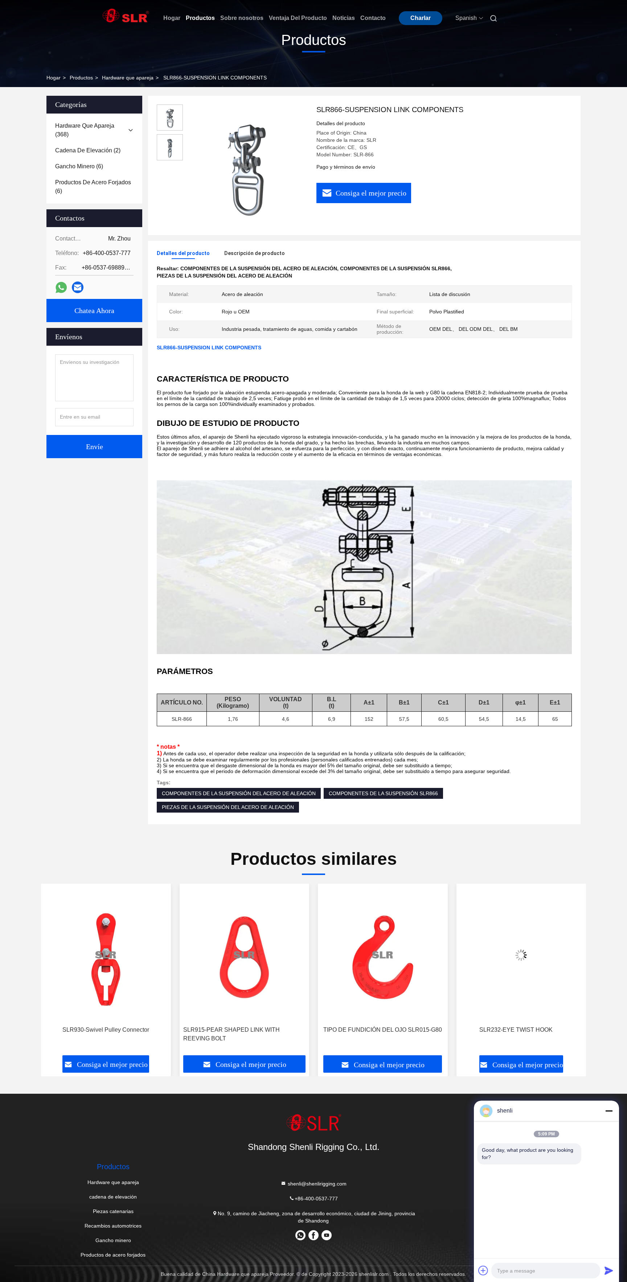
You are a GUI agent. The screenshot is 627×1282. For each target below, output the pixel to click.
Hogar (171, 18)
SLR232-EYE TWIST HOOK (516, 1030)
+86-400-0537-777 (316, 1198)
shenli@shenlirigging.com (316, 1184)
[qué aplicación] (61, 287)
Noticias (343, 18)
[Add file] (483, 1270)
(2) (87, 150)
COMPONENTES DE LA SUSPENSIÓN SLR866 (383, 793)
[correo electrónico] (77, 287)
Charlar (420, 18)
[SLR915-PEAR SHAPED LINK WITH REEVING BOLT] (244, 955)
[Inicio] (126, 15)
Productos (200, 18)
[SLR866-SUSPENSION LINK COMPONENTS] (247, 165)
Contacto (373, 18)
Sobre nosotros (241, 18)
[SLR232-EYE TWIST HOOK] (521, 955)
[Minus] (609, 1110)
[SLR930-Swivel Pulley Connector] (106, 955)
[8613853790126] (300, 1238)
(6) (79, 166)
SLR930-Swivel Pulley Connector (105, 1030)
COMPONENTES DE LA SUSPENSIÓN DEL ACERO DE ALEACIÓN (239, 793)
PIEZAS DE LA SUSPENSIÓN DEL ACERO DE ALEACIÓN (228, 807)
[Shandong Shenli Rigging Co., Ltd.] (313, 1122)
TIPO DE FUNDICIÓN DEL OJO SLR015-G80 (382, 1030)
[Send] (609, 1270)
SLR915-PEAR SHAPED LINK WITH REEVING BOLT (231, 1034)
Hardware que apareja (127, 78)
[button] (54, 980)
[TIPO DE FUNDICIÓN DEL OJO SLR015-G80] (382, 955)
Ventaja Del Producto (298, 18)
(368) (84, 130)
